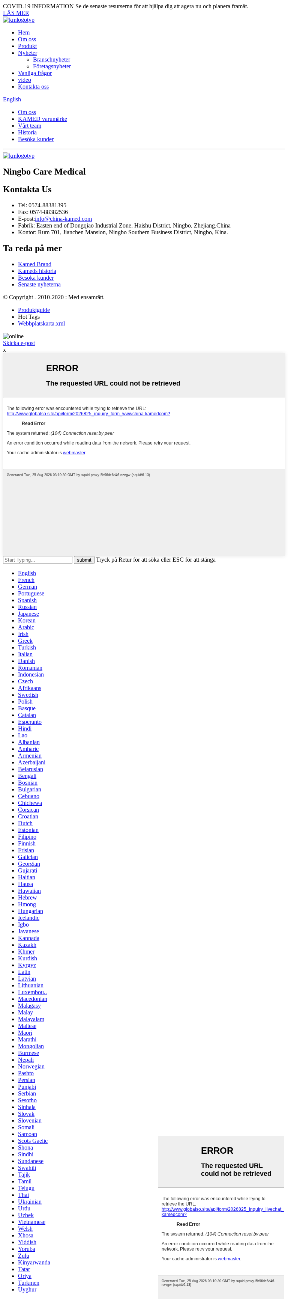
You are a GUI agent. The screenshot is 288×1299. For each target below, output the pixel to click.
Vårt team (29, 125)
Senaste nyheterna (39, 284)
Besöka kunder (36, 139)
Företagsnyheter (52, 66)
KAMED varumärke (42, 119)
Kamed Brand (34, 264)
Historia (27, 132)
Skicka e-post (19, 343)
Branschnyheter (51, 59)
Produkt (27, 46)
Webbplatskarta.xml (41, 323)
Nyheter (27, 53)
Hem (24, 32)
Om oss (27, 39)
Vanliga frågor (35, 73)
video (24, 80)
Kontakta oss (33, 86)
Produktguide (34, 310)
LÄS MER (16, 13)
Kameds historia (37, 271)
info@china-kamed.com (63, 218)
